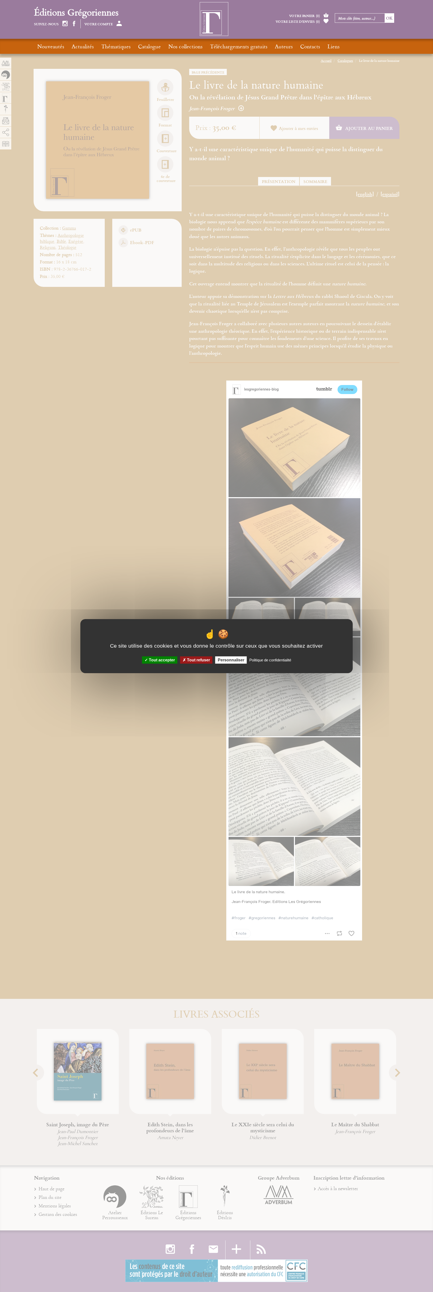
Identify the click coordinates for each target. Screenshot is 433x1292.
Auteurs (284, 46)
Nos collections (185, 46)
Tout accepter (161, 660)
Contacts (310, 46)
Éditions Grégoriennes (76, 12)
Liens (334, 46)
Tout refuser (198, 660)
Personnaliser (231, 660)
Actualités (83, 46)
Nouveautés (50, 46)
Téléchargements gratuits (238, 46)
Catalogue (149, 46)
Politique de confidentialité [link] (270, 660)
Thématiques (116, 46)
